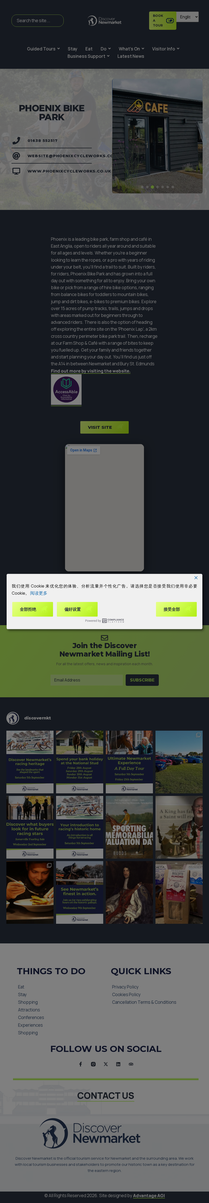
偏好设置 (72, 609)
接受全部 (172, 609)
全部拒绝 (28, 609)
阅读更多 (38, 593)
